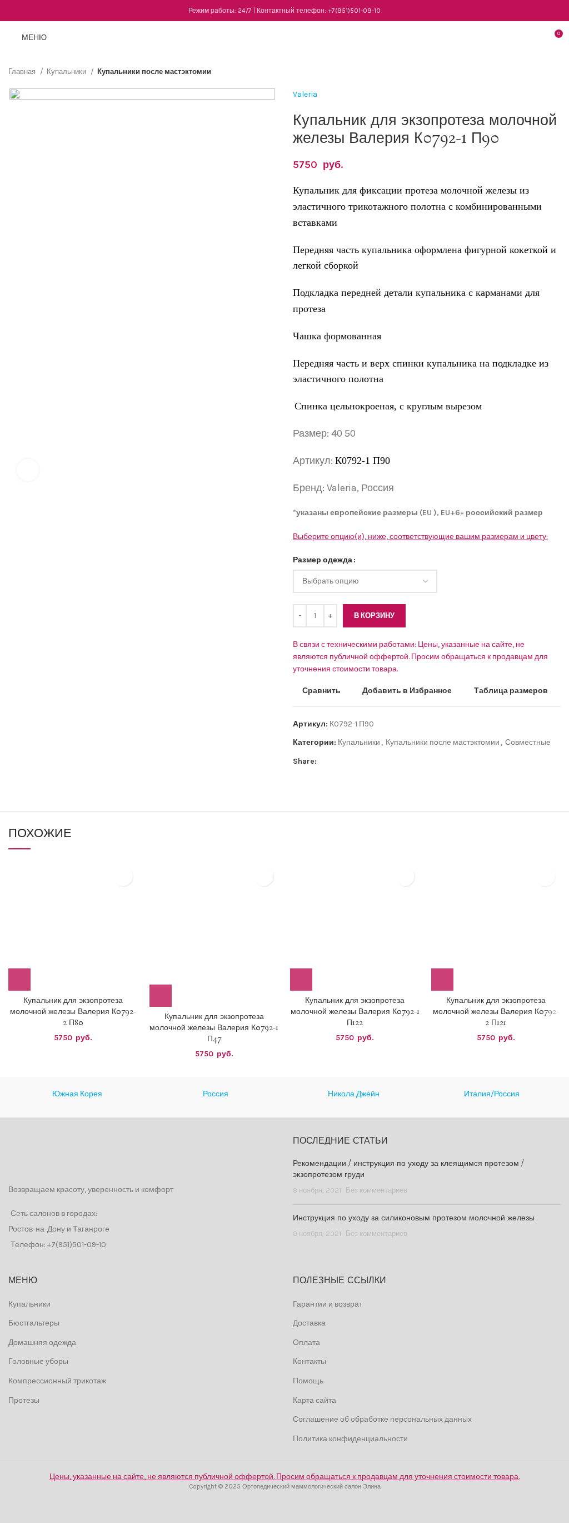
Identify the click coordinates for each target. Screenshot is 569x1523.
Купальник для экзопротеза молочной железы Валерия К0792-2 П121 (496, 1011)
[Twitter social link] (338, 761)
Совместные (528, 742)
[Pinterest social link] (351, 761)
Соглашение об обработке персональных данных (382, 1419)
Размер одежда (322, 560)
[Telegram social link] (377, 761)
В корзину (374, 615)
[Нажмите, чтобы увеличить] (28, 470)
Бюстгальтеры (33, 1323)
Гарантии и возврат (327, 1304)
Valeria (305, 94)
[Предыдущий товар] (532, 71)
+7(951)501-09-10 (354, 10)
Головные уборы (38, 1361)
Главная (22, 71)
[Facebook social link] (326, 761)
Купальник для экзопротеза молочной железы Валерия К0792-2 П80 (73, 1011)
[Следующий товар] (555, 71)
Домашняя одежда (42, 1342)
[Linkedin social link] (364, 761)
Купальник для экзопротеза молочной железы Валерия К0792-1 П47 (213, 1027)
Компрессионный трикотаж (57, 1381)
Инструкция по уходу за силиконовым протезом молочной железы (414, 1218)
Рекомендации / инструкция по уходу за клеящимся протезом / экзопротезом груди (408, 1169)
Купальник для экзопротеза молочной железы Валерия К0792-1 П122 (355, 1011)
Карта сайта (314, 1400)
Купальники (67, 71)
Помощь (308, 1381)
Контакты (309, 1361)
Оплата (306, 1342)
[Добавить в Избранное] (123, 876)
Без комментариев (376, 1190)
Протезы (23, 1400)
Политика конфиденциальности (350, 1438)
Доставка (309, 1323)
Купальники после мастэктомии (154, 71)
